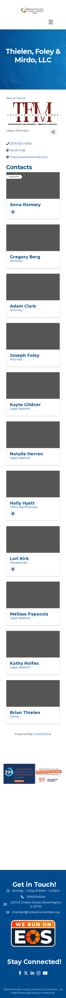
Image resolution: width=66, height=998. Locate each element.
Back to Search (16, 98)
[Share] (53, 132)
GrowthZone (42, 734)
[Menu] (50, 22)
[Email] (13, 212)
